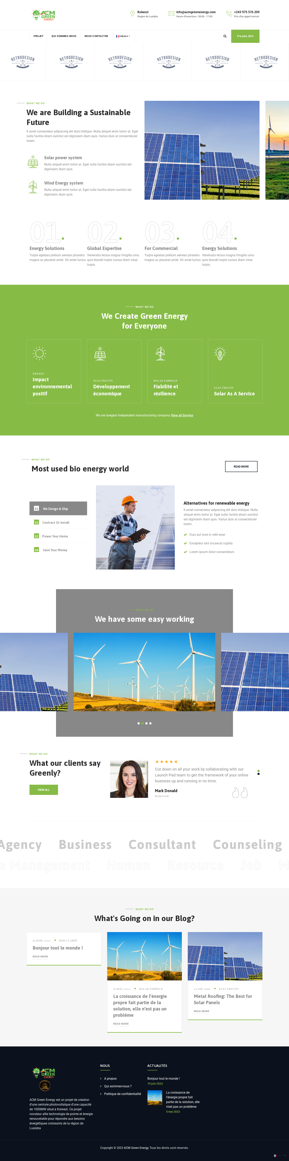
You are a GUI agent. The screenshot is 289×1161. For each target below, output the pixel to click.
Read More (40, 956)
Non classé (68, 940)
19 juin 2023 (155, 1083)
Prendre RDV (245, 36)
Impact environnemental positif (52, 387)
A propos (110, 1078)
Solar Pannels (165, 380)
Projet (38, 36)
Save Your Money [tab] (51, 550)
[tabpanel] (178, 528)
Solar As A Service (234, 394)
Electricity (103, 380)
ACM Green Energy (136, 1148)
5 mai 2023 (173, 1111)
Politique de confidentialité (122, 1094)
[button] (139, 723)
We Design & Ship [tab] (51, 509)
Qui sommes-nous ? (118, 1086)
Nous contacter (96, 36)
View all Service (182, 415)
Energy (38, 373)
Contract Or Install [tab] (52, 522)
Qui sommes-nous (64, 36)
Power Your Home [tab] (51, 536)
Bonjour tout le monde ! (58, 948)
